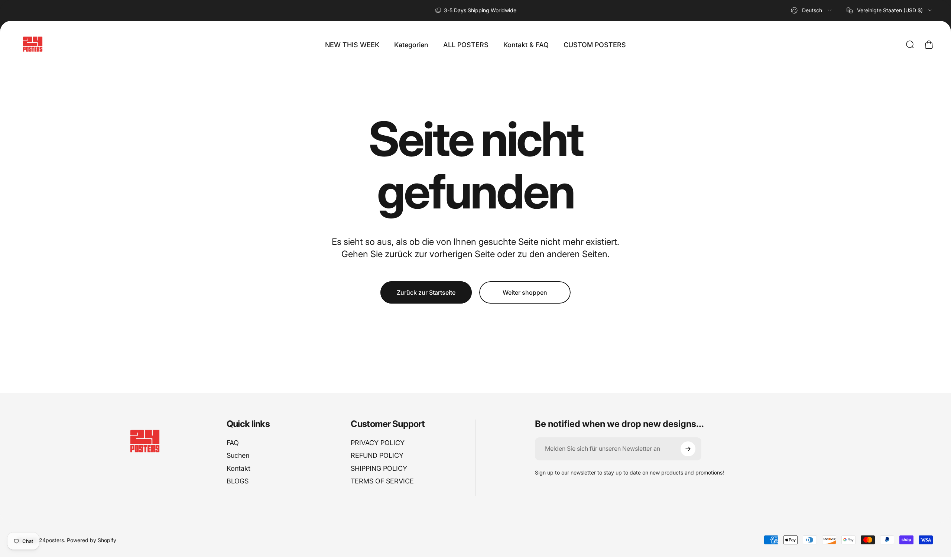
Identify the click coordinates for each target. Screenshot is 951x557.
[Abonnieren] (688, 448)
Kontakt (238, 468)
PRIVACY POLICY (378, 443)
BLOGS (238, 481)
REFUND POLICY (377, 455)
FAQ (233, 443)
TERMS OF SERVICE (382, 481)
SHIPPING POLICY (379, 468)
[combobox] (811, 10)
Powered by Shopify (91, 540)
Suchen (238, 455)
